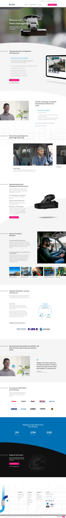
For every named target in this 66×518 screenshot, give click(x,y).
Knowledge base (39, 495)
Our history (29, 499)
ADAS (19, 499)
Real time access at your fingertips (19, 58)
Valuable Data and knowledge (18, 73)
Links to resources (40, 499)
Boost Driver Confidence (44, 110)
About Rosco (29, 494)
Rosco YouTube (39, 497)
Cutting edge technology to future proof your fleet (24, 66)
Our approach (29, 495)
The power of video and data (18, 68)
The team (29, 497)
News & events (29, 502)
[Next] (53, 155)
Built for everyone (42, 125)
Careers (28, 504)
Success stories (30, 500)
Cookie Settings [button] (59, 516)
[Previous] (13, 155)
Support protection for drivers (18, 70)
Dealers (38, 494)
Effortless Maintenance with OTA (19, 75)
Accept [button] (64, 516)
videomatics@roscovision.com (51, 498)
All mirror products (21, 495)
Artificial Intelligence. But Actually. (46, 123)
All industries (20, 497)
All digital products (21, 494)
